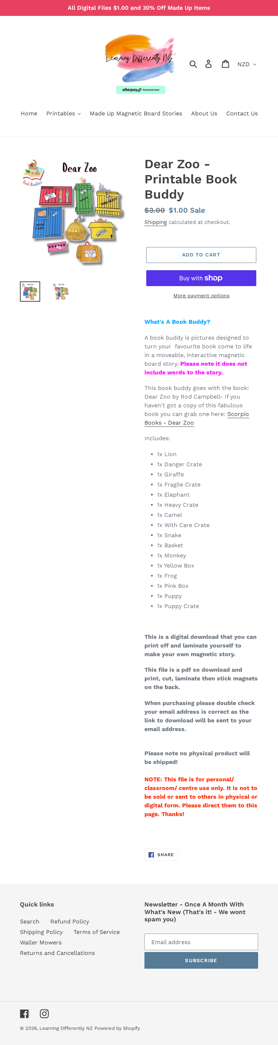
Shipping (155, 222)
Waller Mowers (41, 942)
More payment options (201, 295)
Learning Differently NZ (66, 1028)
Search (29, 921)
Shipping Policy (41, 932)
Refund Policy (69, 921)
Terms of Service (96, 932)
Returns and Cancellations (57, 953)
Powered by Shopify (117, 1028)
